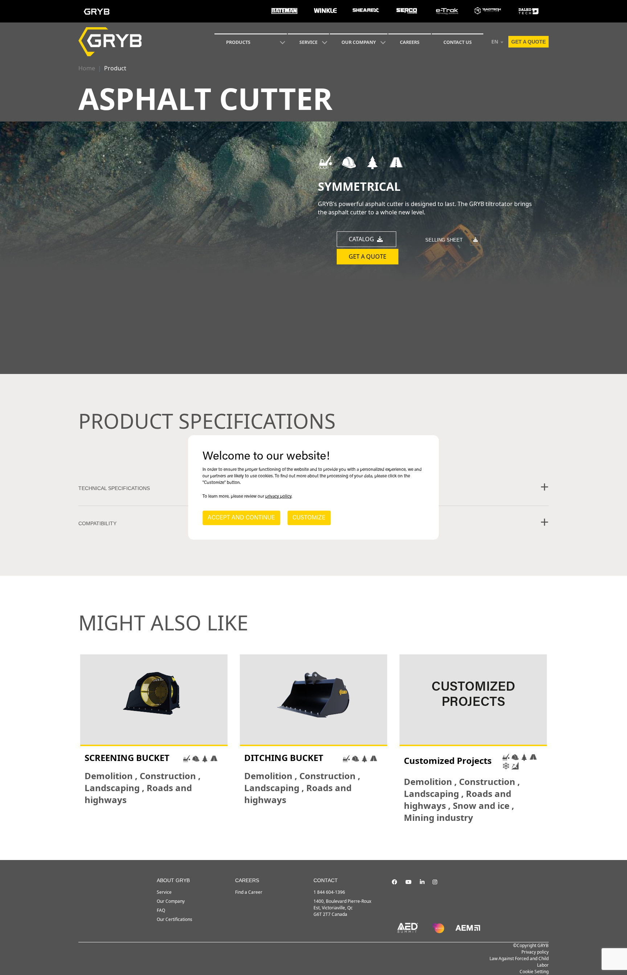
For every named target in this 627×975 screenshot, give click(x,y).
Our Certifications (174, 919)
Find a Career (248, 892)
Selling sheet (444, 239)
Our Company (358, 42)
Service (164, 892)
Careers (409, 42)
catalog (362, 239)
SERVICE (308, 42)
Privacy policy (535, 952)
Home (86, 68)
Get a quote (528, 42)
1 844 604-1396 (329, 892)
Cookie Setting (534, 971)
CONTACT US (457, 42)
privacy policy (278, 496)
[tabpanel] (153, 739)
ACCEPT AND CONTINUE (241, 518)
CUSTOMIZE (308, 518)
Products (238, 42)
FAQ (161, 910)
